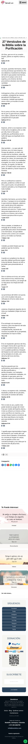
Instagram (14, 614)
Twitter (14, 611)
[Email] (19, 465)
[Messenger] (16, 465)
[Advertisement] (14, 19)
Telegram (14, 623)
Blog (10, 710)
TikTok (14, 629)
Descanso (14, 587)
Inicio (6, 710)
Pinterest (14, 617)
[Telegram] (13, 465)
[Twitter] (5, 465)
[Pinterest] (8, 465)
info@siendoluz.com (14, 728)
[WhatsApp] (10, 465)
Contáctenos (14, 713)
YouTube (14, 620)
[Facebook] (2, 465)
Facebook (14, 608)
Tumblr (14, 626)
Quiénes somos (18, 710)
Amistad (14, 525)
